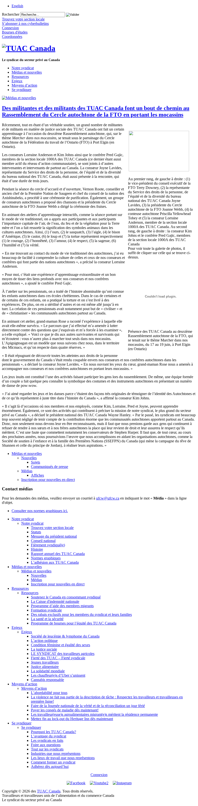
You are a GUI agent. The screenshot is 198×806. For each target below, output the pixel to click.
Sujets (35, 462)
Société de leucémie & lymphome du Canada (65, 636)
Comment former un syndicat (53, 762)
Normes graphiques (46, 558)
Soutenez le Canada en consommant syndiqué (66, 597)
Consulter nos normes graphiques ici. (40, 511)
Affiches (37, 475)
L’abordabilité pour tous (49, 693)
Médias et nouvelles (27, 72)
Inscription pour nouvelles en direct (48, 480)
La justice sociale (44, 649)
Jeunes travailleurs (45, 662)
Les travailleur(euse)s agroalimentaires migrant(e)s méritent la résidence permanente (94, 714)
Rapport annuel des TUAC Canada (58, 554)
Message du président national (54, 536)
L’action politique (44, 641)
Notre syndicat (23, 68)
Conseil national (43, 541)
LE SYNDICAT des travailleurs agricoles (62, 654)
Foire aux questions (46, 745)
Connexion (99, 775)
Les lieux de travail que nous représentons (63, 758)
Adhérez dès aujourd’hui (50, 766)
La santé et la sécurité (47, 619)
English (17, 6)
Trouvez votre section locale (52, 528)
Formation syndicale (46, 610)
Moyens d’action (24, 85)
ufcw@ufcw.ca (107, 498)
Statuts (36, 532)
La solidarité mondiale (48, 671)
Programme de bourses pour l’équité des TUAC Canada (73, 623)
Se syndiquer (21, 90)
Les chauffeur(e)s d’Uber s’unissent (58, 675)
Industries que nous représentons (55, 753)
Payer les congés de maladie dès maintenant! (65, 710)
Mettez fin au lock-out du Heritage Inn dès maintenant (72, 719)
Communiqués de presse (49, 467)
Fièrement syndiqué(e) (48, 545)
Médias (26, 471)
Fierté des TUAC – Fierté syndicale (58, 658)
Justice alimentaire (45, 667)
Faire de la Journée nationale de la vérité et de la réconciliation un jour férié (88, 706)
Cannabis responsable (47, 680)
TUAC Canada (48, 791)
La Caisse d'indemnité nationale (55, 601)
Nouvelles (29, 458)
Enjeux (17, 81)
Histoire (37, 549)
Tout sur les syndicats (47, 749)
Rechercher (10, 14)
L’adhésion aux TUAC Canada (55, 562)
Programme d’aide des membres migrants (62, 606)
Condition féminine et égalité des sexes (60, 645)
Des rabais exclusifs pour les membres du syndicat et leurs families (81, 614)
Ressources (20, 77)
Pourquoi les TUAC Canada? (53, 732)
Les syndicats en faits (47, 740)
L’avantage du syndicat (48, 736)
